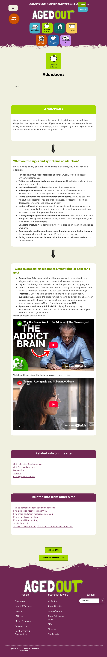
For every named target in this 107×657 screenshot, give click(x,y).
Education (35, 30)
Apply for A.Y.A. (21, 523)
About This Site (55, 606)
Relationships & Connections (22, 632)
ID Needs (72, 30)
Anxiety (17, 473)
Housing (59, 30)
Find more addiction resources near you (33, 514)
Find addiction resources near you (30, 510)
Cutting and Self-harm (24, 476)
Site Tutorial (53, 634)
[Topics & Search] (13, 8)
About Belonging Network (56, 618)
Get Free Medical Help (24, 467)
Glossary (52, 629)
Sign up (83, 9)
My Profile (52, 601)
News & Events (55, 611)
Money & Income (41, 43)
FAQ (50, 624)
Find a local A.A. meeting (25, 517)
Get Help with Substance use (27, 464)
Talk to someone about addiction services (34, 507)
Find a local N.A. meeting (25, 520)
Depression (18, 470)
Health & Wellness (47, 30)
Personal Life (53, 43)
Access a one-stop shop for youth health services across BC (43, 526)
